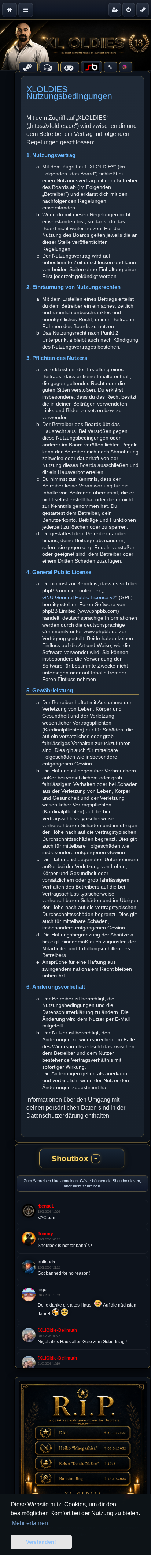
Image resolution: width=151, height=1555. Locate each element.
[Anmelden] (128, 10)
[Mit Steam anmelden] (142, 10)
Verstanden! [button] (41, 1542)
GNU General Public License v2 (78, 597)
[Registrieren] (114, 10)
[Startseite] (75, 45)
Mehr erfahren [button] (30, 1523)
